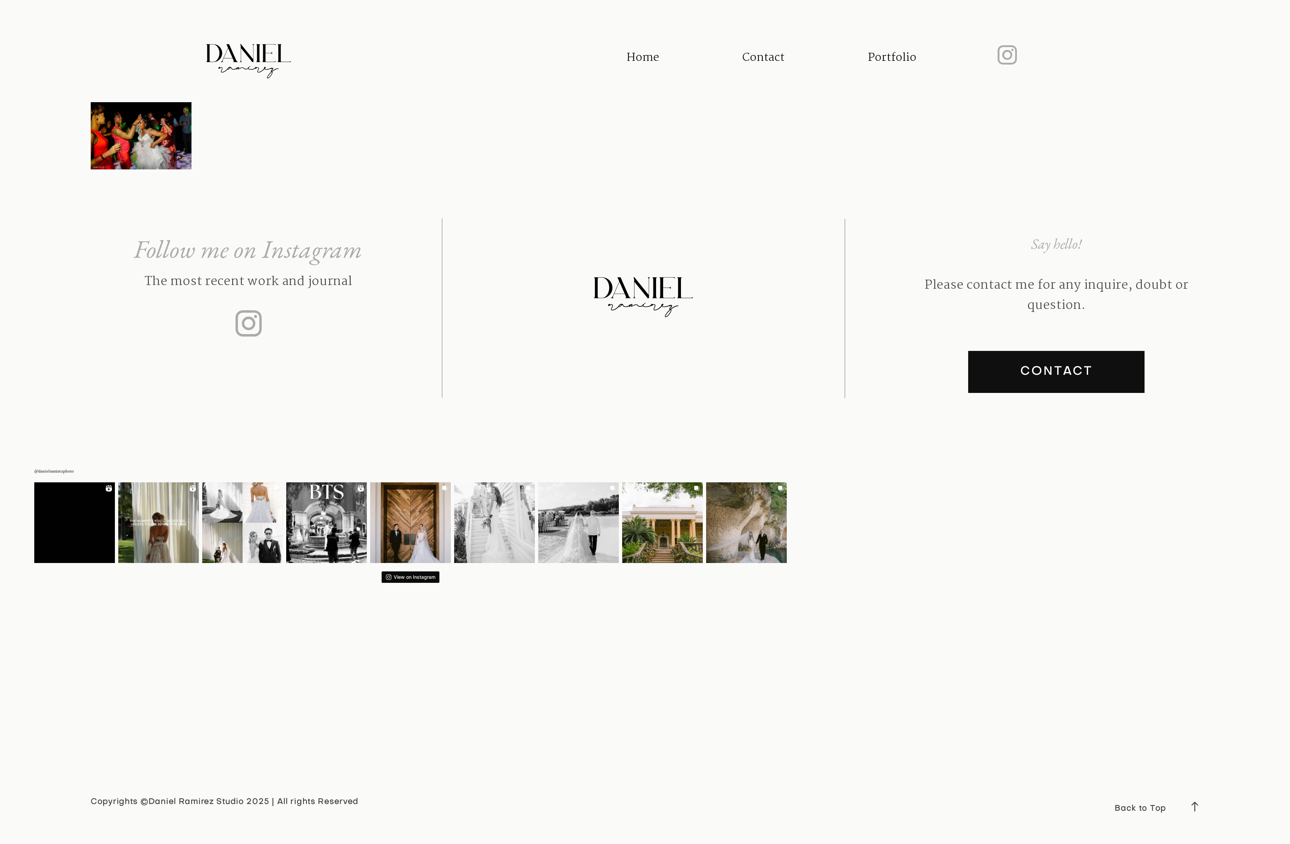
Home (643, 57)
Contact (763, 57)
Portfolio (892, 57)
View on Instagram (414, 577)
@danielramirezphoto (54, 471)
